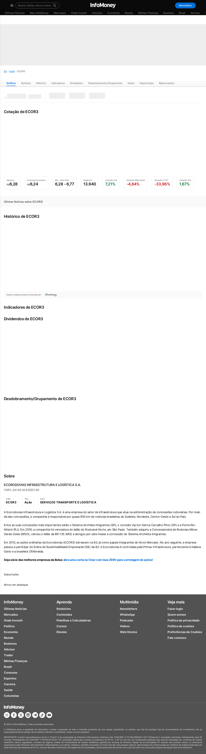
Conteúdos (64, 614)
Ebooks (61, 632)
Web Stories (128, 632)
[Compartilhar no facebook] (14, 715)
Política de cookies (181, 626)
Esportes (10, 678)
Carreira (9, 684)
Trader (8, 655)
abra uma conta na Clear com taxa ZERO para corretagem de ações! (108, 560)
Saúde (8, 690)
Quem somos (177, 614)
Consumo (10, 672)
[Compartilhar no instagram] (7, 715)
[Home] (103, 5)
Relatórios (63, 608)
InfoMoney (13, 602)
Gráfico (11, 83)
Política (9, 626)
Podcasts (126, 620)
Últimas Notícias (15, 12)
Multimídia (129, 602)
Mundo (129, 12)
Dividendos (76, 83)
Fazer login (175, 608)
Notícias (26, 83)
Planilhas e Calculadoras (73, 620)
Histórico (41, 83)
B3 (5, 71)
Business (168, 12)
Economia (114, 12)
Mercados (60, 12)
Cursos (61, 626)
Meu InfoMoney (39, 12)
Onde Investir (79, 12)
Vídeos (125, 626)
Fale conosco (177, 637)
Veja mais (176, 602)
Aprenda (64, 602)
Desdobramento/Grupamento (105, 83)
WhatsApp (127, 614)
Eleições (97, 12)
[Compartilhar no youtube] (49, 715)
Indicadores (58, 83)
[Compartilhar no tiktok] (42, 715)
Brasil (182, 12)
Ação (12, 71)
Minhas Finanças (148, 12)
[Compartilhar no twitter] (21, 715)
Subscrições (147, 83)
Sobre (130, 83)
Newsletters (185, 5)
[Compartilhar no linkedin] (28, 715)
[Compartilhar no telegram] (35, 715)
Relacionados (166, 83)
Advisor (195, 12)
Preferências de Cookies (185, 632)
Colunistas (11, 695)
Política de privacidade (184, 620)
